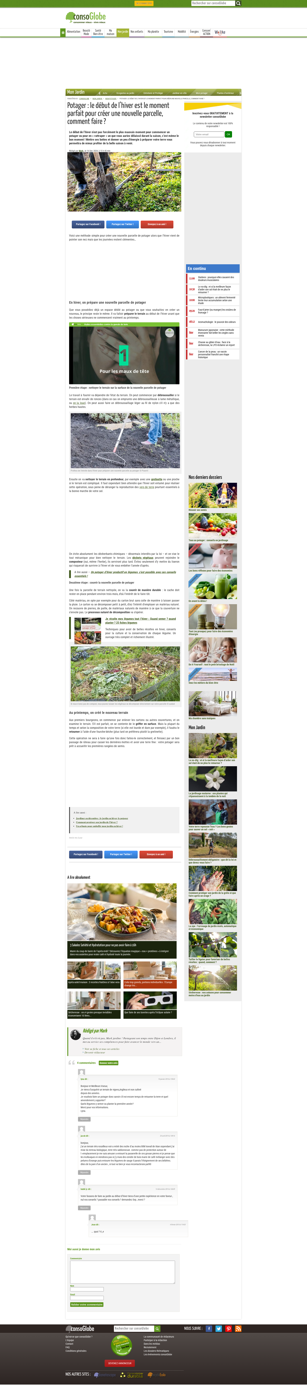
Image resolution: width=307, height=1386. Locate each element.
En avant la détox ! (198, 601)
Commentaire (76, 1258)
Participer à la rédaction (155, 1340)
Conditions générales (76, 1350)
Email (72, 1294)
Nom (72, 1286)
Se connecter (144, 3)
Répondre (84, 1119)
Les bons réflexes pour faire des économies (210, 570)
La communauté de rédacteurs (159, 1336)
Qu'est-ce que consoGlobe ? (79, 1336)
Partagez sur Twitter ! (123, 224)
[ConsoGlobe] (86, 17)
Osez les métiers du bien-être (203, 682)
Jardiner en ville (179, 93)
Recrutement (150, 1347)
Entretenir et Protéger (153, 93)
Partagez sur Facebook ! (88, 224)
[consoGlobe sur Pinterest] (228, 1328)
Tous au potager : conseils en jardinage (208, 540)
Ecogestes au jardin (125, 93)
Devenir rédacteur (95, 1052)
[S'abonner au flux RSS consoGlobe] (238, 1328)
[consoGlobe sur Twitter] (219, 1328)
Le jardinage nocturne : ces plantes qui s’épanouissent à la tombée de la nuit (208, 795)
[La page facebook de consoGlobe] (209, 1328)
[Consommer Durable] (132, 1375)
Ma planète (153, 31)
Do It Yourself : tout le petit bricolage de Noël (211, 664)
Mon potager (202, 93)
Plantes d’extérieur (225, 93)
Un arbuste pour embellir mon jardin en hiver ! (99, 826)
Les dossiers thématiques (156, 1350)
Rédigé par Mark (95, 1031)
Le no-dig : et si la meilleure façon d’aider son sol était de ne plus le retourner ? (212, 761)
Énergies (194, 31)
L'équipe (70, 1340)
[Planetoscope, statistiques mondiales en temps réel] (105, 1375)
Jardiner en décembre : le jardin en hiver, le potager (102, 818)
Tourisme (168, 31)
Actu (105, 93)
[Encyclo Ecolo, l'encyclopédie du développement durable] (157, 1375)
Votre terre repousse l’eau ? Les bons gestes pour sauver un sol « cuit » (211, 828)
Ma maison (110, 32)
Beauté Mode (86, 32)
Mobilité (182, 31)
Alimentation (73, 31)
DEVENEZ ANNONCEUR (119, 1363)
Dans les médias (152, 1343)
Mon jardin (123, 31)
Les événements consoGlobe (158, 1354)
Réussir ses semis (198, 510)
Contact (69, 1343)
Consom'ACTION (206, 32)
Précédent (179, 170)
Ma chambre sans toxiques (202, 718)
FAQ (67, 1347)
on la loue (79, 403)
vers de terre (146, 487)
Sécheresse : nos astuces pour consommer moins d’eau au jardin (210, 994)
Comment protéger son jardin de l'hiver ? (97, 822)
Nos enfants (137, 31)
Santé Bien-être (98, 32)
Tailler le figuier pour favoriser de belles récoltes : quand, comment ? (209, 961)
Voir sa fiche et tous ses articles (102, 1049)
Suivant (70, 170)
